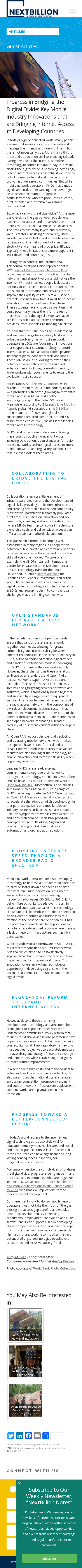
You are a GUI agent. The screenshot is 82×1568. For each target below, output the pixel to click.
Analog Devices (63, 1261)
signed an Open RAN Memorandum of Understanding (41, 795)
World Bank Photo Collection (53, 1268)
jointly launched (48, 574)
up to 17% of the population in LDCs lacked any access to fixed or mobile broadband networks (40, 274)
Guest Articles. (22, 46)
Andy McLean (16, 1257)
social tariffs (49, 352)
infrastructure (40, 1448)
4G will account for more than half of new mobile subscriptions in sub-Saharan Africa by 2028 (40, 1186)
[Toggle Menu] (72, 11)
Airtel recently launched (42, 384)
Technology (29, 1444)
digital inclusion (23, 1448)
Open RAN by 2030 (20, 785)
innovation (55, 1448)
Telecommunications (48, 1444)
